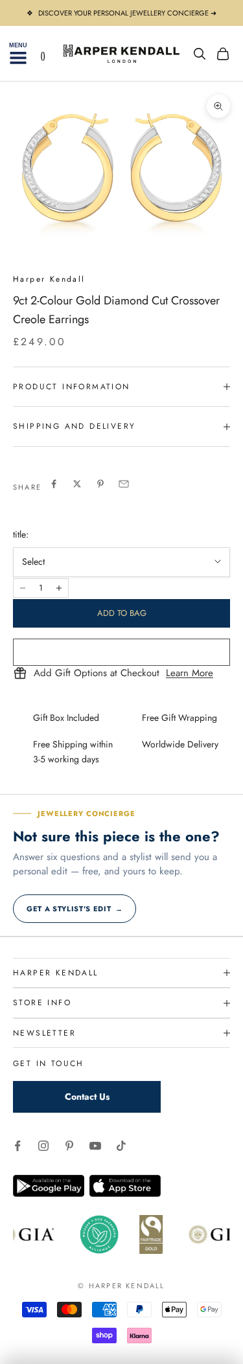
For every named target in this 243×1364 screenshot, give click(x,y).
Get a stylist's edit (74, 909)
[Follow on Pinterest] (69, 1145)
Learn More (189, 673)
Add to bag (121, 613)
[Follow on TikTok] (121, 1145)
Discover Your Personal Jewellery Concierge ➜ (127, 13)
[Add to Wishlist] (121, 652)
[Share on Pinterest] (100, 484)
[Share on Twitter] (77, 484)
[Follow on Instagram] (43, 1145)
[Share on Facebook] (54, 484)
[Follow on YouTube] (95, 1145)
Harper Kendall (49, 279)
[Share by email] (124, 484)
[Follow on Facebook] (17, 1145)
